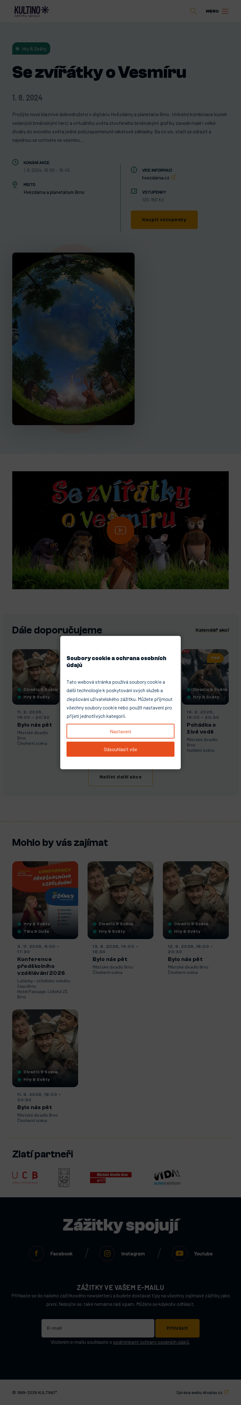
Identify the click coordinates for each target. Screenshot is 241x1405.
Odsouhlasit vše (120, 749)
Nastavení (120, 731)
